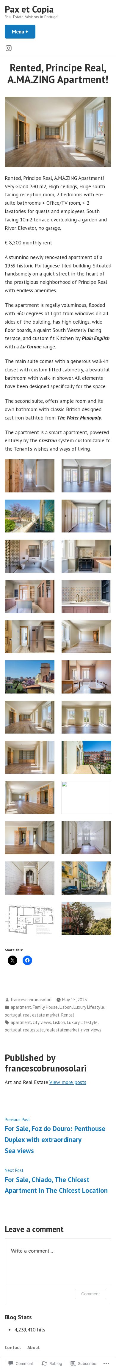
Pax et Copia (29, 9)
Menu (23, 31)
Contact (13, 1347)
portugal (13, 1015)
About (33, 1347)
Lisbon (65, 1007)
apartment (21, 1007)
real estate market (41, 1015)
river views (91, 1030)
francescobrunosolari (31, 999)
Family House (45, 1007)
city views (42, 1022)
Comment (90, 1293)
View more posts (67, 1082)
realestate (33, 1030)
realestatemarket (62, 1030)
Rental (67, 1015)
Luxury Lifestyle (88, 1007)
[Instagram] (8, 47)
